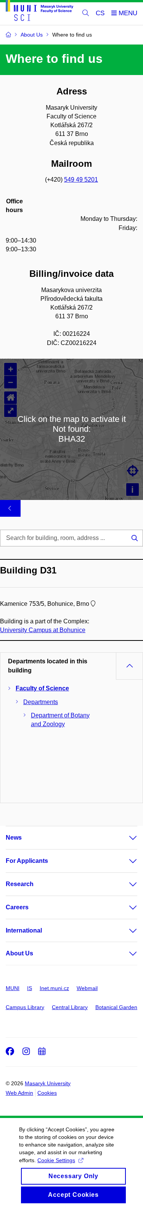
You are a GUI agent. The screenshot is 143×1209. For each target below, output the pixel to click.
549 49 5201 (81, 179)
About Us (19, 953)
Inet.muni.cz (54, 988)
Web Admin (19, 1093)
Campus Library (25, 1007)
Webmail (87, 988)
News (14, 837)
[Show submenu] (125, 837)
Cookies (47, 1093)
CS (100, 13)
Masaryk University (48, 1083)
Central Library (70, 1007)
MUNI (12, 988)
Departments (40, 702)
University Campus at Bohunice (42, 630)
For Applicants (27, 861)
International (24, 930)
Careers (17, 907)
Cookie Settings (56, 1160)
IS (29, 988)
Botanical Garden (116, 1007)
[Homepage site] (39, 12)
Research (20, 884)
